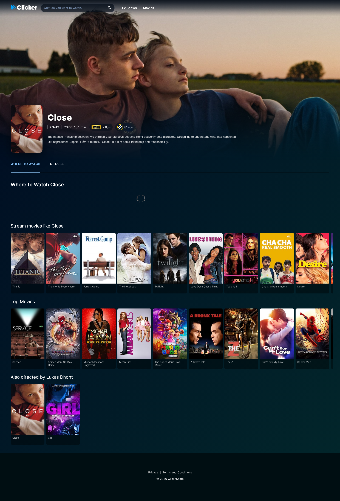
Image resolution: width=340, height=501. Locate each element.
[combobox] (78, 8)
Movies (148, 8)
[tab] (28, 166)
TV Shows (129, 8)
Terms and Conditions (177, 472)
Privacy (153, 472)
